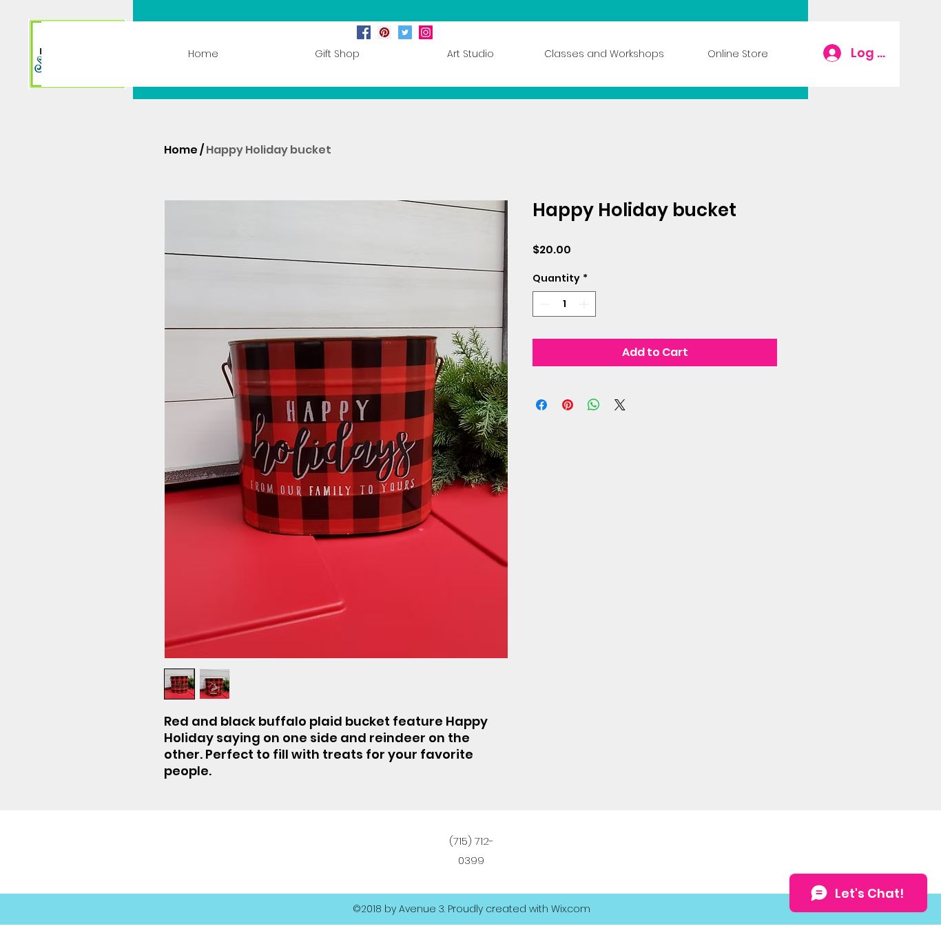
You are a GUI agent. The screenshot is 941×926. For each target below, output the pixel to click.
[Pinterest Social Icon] (384, 32)
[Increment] (585, 304)
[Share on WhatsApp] (594, 405)
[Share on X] (620, 405)
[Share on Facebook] (541, 405)
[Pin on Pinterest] (567, 405)
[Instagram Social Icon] (426, 32)
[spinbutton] (564, 304)
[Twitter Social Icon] (405, 32)
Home (181, 150)
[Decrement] (543, 304)
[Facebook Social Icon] (364, 32)
